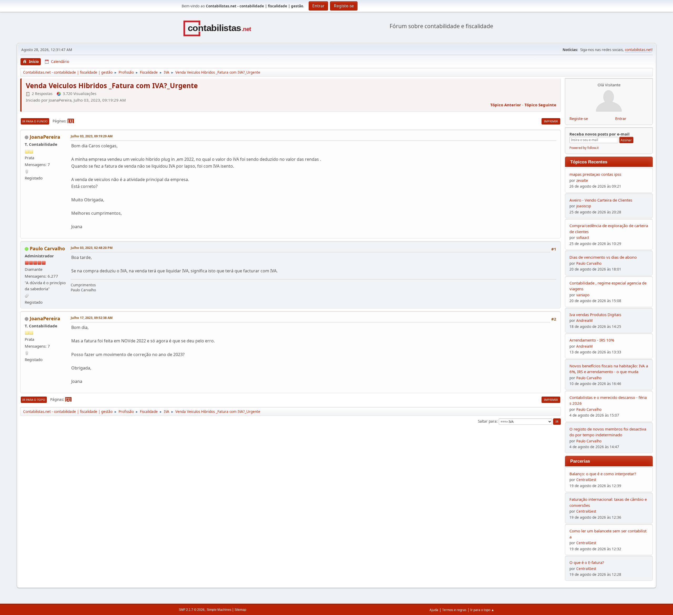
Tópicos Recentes (588, 161)
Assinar (626, 140)
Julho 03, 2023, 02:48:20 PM (92, 248)
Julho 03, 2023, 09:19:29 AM (92, 136)
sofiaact (582, 237)
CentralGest (586, 479)
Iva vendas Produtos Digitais (595, 314)
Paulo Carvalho (47, 248)
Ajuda (434, 610)
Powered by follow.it (584, 148)
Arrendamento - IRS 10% (591, 340)
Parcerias (580, 461)
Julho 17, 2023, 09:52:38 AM (92, 318)
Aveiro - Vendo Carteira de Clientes (600, 200)
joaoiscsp (583, 206)
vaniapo (582, 295)
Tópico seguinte (540, 104)
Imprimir (551, 121)
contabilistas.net (638, 49)
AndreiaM (584, 320)
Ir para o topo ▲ (482, 610)
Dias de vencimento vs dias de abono (603, 257)
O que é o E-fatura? (586, 562)
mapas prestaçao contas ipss (595, 174)
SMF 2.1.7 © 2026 (192, 610)
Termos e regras (454, 610)
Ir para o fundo (35, 121)
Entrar (620, 118)
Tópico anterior (505, 104)
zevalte (582, 180)
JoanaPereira (45, 137)
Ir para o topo (33, 400)
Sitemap (240, 610)
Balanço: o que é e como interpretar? (602, 473)
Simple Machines (219, 610)
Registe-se (578, 118)
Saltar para (487, 421)
